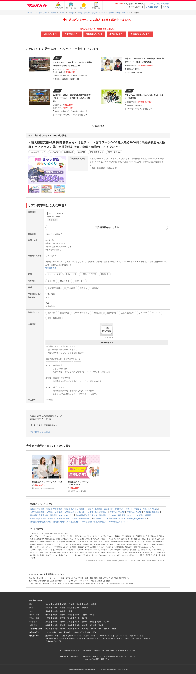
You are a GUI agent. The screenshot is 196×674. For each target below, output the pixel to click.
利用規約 (97, 651)
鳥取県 (47, 622)
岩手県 (62, 615)
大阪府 (47, 608)
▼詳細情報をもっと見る (40, 432)
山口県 (77, 622)
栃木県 (86, 604)
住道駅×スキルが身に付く (59, 518)
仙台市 (106, 629)
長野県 (62, 618)
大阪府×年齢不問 (37, 509)
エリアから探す (51, 632)
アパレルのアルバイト (53, 641)
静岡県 (62, 611)
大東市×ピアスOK (117, 512)
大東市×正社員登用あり (98, 512)
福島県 (91, 615)
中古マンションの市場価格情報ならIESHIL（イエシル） (113, 656)
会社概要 (121, 651)
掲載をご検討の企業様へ (159, 4)
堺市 (100, 629)
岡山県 (62, 622)
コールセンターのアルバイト (111, 638)
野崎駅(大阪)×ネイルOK (119, 522)
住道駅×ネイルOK (117, 518)
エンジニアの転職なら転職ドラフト (98, 659)
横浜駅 (69, 629)
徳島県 (84, 622)
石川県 (77, 618)
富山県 (69, 618)
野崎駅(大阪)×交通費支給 (40, 522)
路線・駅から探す (65, 632)
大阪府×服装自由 (95, 509)
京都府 (62, 608)
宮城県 (69, 615)
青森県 (55, 615)
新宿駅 (55, 629)
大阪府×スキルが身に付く (75, 509)
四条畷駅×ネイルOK (126, 515)
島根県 (55, 622)
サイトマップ (131, 651)
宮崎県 (84, 625)
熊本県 (69, 625)
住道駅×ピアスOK (100, 518)
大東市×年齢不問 (37, 512)
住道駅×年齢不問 (144, 515)
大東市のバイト (71, 34)
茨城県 (78, 604)
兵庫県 (55, 608)
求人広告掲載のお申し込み (69, 651)
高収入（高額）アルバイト (72, 636)
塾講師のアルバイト (52, 636)
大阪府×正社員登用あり (114, 509)
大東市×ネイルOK (134, 512)
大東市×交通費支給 (54, 512)
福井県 (84, 618)
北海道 (47, 615)
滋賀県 (69, 608)
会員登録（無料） (153, 7)
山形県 (84, 615)
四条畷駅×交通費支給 (39, 515)
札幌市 (113, 629)
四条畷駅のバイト (94, 34)
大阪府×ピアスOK (133, 509)
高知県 (106, 622)
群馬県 (93, 604)
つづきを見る (98, 126)
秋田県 (77, 615)
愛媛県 (99, 622)
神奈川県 (56, 604)
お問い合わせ (86, 651)
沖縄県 (100, 625)
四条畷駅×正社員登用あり (86, 515)
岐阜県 (55, 611)
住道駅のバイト (116, 34)
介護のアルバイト (92, 638)
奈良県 (77, 608)
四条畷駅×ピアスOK (107, 515)
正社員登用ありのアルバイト (55, 638)
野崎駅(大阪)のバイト (141, 34)
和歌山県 (85, 608)
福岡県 (47, 625)
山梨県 (47, 618)
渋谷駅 (47, 629)
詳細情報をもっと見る (108, 227)
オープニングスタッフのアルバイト (137, 638)
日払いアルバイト (121, 636)
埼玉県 (64, 604)
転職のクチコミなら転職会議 (80, 656)
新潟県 (55, 618)
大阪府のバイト (50, 34)
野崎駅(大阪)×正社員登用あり (94, 522)
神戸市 (93, 629)
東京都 (47, 604)
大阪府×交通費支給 (54, 509)
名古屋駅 (85, 629)
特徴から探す (91, 632)
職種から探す (79, 632)
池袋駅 (62, 629)
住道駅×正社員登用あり (81, 518)
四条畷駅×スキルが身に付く (61, 515)
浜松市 (77, 629)
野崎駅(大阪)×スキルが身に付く (66, 522)
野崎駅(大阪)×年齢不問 (137, 518)
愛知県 (47, 611)
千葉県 (71, 604)
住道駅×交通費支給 (38, 518)
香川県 (91, 622)
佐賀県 (55, 625)
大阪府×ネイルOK (150, 509)
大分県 (77, 625)
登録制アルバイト (105, 636)
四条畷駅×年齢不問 (151, 512)
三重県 (69, 611)
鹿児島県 (92, 625)
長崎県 (62, 625)
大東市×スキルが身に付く (75, 512)
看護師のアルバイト (76, 638)
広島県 (69, 622)
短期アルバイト (135, 636)
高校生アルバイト (90, 636)
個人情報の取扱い (109, 651)
